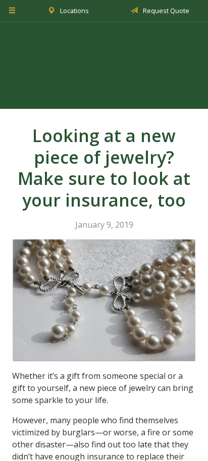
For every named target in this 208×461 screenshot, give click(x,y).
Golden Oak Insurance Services (104, 65)
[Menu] (12, 10)
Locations (74, 10)
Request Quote (165, 10)
